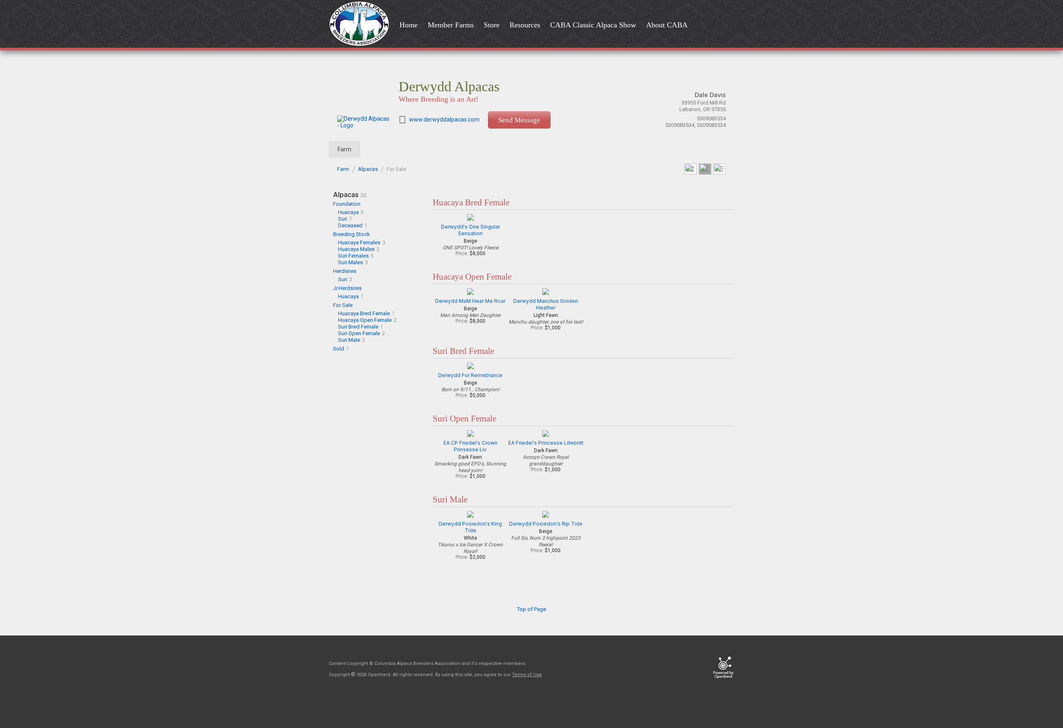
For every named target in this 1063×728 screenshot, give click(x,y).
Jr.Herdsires (347, 288)
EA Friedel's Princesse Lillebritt (545, 443)
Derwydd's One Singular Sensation (470, 230)
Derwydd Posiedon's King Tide (470, 527)
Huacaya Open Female (365, 320)
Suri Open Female (359, 333)
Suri (342, 219)
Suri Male (349, 340)
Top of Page (531, 609)
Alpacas (368, 169)
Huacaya (348, 212)
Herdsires (344, 271)
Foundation (346, 204)
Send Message (519, 120)
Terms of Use (527, 674)
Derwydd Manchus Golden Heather (545, 304)
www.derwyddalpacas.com (444, 119)
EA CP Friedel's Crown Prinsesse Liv (470, 446)
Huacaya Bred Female (364, 313)
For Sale (343, 305)
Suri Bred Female (358, 327)
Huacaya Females (359, 242)
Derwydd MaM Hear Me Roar (470, 301)
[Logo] (361, 24)
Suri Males (350, 262)
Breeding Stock (351, 234)
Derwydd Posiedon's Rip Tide (546, 524)
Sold (338, 349)
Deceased (350, 225)
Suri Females (353, 256)
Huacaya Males (356, 249)
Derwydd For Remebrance (470, 375)
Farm (344, 149)
